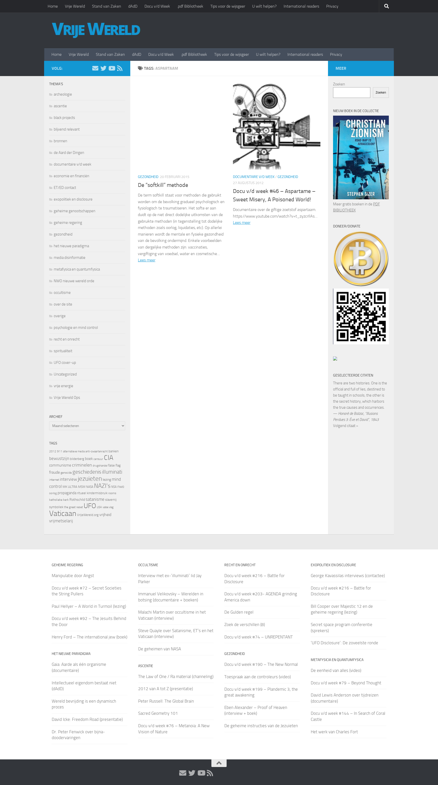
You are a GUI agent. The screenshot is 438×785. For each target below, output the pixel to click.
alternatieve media (74, 451)
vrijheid (105, 514)
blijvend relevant (67, 129)
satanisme (95, 499)
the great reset (73, 507)
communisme (60, 465)
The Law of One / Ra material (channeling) (175, 676)
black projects (64, 117)
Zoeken (339, 84)
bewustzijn (59, 458)
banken (113, 451)
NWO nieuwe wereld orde (74, 281)
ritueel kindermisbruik (92, 493)
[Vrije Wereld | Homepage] (96, 30)
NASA (89, 487)
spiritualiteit (63, 351)
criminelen (82, 465)
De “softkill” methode (163, 185)
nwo (120, 486)
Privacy (332, 6)
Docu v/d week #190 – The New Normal (261, 664)
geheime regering (68, 222)
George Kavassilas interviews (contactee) (348, 575)
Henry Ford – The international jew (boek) (89, 636)
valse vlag (108, 507)
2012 (52, 451)
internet (54, 479)
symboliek (56, 507)
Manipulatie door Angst (73, 575)
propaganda (67, 493)
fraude (54, 472)
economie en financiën (71, 176)
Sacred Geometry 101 (158, 713)
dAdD (132, 6)
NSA (114, 487)
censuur (98, 459)
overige (60, 316)
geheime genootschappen (74, 211)
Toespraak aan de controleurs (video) (257, 676)
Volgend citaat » (345, 425)
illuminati (112, 472)
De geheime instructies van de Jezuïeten (261, 725)
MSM (81, 487)
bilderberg (77, 459)
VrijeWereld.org (88, 515)
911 (59, 451)
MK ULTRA (70, 487)
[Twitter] (103, 68)
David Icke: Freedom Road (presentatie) (87, 719)
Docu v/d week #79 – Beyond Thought (346, 682)
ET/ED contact (65, 187)
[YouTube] (111, 68)
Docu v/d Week (157, 6)
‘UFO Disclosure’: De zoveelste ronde (344, 642)
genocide (66, 472)
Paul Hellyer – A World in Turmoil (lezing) (89, 606)
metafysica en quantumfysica (77, 269)
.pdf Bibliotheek (190, 6)
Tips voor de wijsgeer (227, 6)
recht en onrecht (67, 339)
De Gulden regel (238, 612)
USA (99, 507)
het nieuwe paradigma (71, 246)
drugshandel (100, 465)
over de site (63, 304)
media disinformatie (69, 257)
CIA (108, 458)
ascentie (60, 106)
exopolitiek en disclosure (73, 199)
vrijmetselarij (61, 521)
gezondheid (148, 177)
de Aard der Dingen (69, 152)
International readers (301, 6)
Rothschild (77, 499)
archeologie (63, 94)
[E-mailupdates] (95, 68)
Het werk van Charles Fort (334, 731)
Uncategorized (65, 374)
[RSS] (120, 68)
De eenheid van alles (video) (336, 670)
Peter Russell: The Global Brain (166, 701)
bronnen (60, 141)
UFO (90, 506)
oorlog (53, 493)
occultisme (62, 292)
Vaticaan (62, 513)
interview (68, 479)
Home (53, 6)
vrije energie (63, 386)
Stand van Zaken (106, 6)
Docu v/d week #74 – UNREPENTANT (258, 636)
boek (89, 458)
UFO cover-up (65, 362)
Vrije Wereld (75, 6)
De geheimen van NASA (159, 648)
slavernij (111, 500)
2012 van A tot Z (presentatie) (165, 688)
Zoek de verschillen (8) (244, 624)
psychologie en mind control (76, 327)
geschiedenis (86, 472)
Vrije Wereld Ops (67, 397)
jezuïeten (90, 478)
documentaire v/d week (254, 177)
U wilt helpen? (264, 6)
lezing (107, 479)
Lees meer (146, 260)
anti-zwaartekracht (96, 451)
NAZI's (102, 485)
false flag (114, 465)
